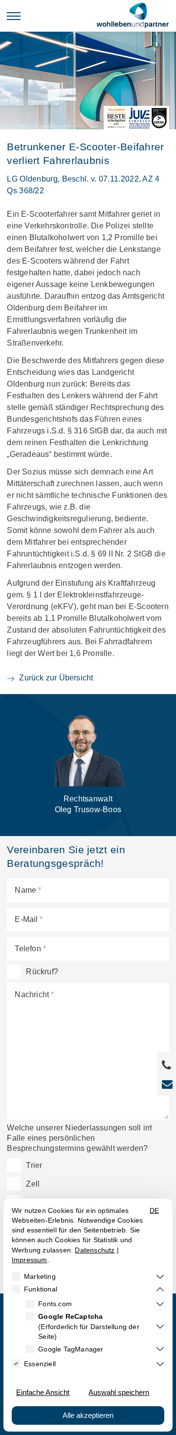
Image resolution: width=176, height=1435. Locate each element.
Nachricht (32, 994)
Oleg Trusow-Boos (88, 804)
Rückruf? (42, 971)
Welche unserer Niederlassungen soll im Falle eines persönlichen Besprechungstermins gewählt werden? (79, 1138)
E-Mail (26, 919)
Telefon (28, 948)
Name (25, 890)
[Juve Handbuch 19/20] (139, 118)
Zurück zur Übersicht (56, 678)
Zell (33, 1184)
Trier (34, 1165)
